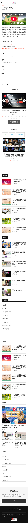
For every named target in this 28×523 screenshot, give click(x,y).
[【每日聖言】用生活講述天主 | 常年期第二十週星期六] (6, 201)
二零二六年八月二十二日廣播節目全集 (19, 180)
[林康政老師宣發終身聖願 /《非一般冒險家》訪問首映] (6, 264)
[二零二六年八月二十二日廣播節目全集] (6, 182)
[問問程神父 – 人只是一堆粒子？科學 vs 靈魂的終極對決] (14, 101)
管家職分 (13, 56)
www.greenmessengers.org (8, 44)
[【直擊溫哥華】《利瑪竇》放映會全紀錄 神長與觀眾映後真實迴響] (14, 145)
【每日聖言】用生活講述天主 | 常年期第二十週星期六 (19, 201)
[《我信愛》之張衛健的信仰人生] (6, 274)
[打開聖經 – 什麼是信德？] (6, 254)
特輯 (4, 315)
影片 (3, 5)
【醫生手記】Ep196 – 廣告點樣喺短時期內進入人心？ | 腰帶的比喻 (19, 191)
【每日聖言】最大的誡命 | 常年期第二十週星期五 (19, 228)
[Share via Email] (7, 84)
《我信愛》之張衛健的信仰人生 (19, 272)
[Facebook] (7, 509)
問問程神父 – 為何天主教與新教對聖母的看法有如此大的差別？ (19, 244)
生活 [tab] (5, 134)
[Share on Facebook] (2, 84)
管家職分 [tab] (20, 134)
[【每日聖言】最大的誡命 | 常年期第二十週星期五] (6, 230)
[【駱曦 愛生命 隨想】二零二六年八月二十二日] (6, 221)
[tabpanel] (14, 149)
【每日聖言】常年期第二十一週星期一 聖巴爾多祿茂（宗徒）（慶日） (19, 347)
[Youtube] (14, 509)
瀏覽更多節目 (14, 122)
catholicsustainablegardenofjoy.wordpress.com (13, 48)
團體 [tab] (12, 134)
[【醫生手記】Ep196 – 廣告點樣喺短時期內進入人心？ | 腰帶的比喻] (6, 192)
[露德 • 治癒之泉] (6, 292)
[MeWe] (17, 509)
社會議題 (5, 312)
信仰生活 (5, 318)
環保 (3, 75)
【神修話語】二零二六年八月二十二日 (19, 209)
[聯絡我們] (20, 509)
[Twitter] (9, 509)
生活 (3, 56)
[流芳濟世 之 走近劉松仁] (6, 283)
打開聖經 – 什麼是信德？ (18, 252)
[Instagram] (12, 509)
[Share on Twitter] (4, 84)
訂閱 (14, 500)
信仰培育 (5, 325)
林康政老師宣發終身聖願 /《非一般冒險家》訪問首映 (19, 263)
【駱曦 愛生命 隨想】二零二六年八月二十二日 (18, 219)
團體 (8, 56)
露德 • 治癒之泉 (18, 290)
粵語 (3, 69)
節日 (4, 329)
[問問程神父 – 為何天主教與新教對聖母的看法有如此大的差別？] (6, 245)
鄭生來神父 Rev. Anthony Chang (10, 62)
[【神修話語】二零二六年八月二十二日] (6, 211)
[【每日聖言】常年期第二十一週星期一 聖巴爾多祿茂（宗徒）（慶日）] (6, 348)
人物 (4, 308)
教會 (4, 322)
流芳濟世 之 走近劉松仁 (18, 281)
